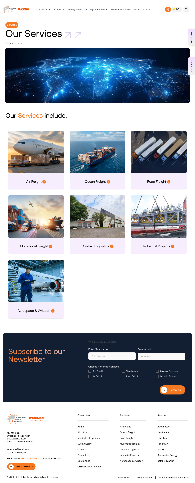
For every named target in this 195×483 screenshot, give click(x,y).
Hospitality (163, 443)
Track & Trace (191, 66)
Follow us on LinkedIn (24, 466)
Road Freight (157, 181)
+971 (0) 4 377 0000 (16, 453)
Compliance (84, 461)
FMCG (160, 449)
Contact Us (83, 455)
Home (8, 43)
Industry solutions (76, 9)
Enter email (145, 349)
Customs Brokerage (169, 371)
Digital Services (97, 9)
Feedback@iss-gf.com (31, 458)
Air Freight (34, 181)
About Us (42, 9)
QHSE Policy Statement (90, 466)
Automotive (163, 426)
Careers (147, 9)
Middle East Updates (120, 9)
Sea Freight (98, 371)
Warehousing (132, 371)
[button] (186, 9)
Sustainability (85, 443)
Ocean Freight (96, 181)
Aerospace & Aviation (34, 311)
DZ (177, 9)
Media (137, 9)
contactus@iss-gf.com (18, 449)
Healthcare (163, 432)
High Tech (162, 438)
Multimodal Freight (34, 246)
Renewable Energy (167, 455)
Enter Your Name (98, 349)
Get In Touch (191, 37)
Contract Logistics (96, 246)
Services (57, 9)
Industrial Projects (157, 246)
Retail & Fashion (165, 461)
